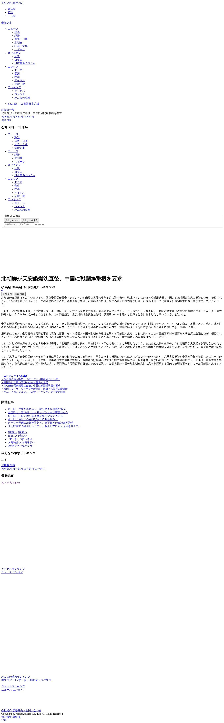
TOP (3, 720)
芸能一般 (19, 83)
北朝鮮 (18, 42)
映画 (17, 77)
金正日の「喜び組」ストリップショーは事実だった (38, 412)
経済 (17, 35)
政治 (17, 32)
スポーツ (19, 49)
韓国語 (12, 9)
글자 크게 (19, 294)
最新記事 (6, 22)
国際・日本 (21, 39)
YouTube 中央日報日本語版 (23, 103)
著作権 (16, 716)
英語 (10, 12)
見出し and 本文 (30, 220)
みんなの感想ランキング (15, 676)
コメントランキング (13, 686)
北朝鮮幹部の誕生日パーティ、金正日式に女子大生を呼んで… (44, 426)
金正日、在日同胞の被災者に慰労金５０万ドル (35, 415)
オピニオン (14, 52)
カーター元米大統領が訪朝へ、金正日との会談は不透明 (40, 422)
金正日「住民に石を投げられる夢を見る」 (33, 419)
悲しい (14, 680)
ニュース (13, 28)
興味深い (35, 680)
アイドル (19, 80)
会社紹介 (6, 710)
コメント (19, 94)
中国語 (12, 15)
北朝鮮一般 (7, 109)
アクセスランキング (13, 568)
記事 (8, 465)
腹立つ (5, 680)
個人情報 (6, 716)
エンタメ (13, 66)
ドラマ (18, 70)
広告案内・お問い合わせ (26, 710)
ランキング (14, 87)
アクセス (19, 90)
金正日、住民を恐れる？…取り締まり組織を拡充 (37, 409)
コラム (18, 59)
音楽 (17, 73)
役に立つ (46, 680)
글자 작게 (7, 294)
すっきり (23, 680)
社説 (17, 56)
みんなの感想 (22, 97)
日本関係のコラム (24, 63)
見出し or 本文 (12, 220)
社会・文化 (21, 46)
